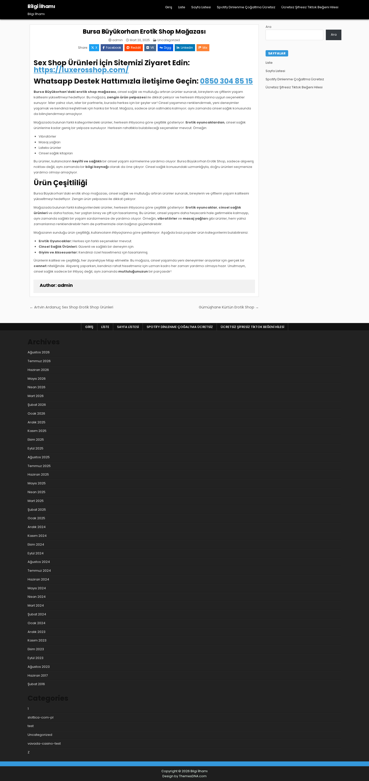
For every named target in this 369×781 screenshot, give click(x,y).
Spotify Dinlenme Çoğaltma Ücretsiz (246, 7)
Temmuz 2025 (39, 466)
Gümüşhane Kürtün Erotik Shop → (229, 307)
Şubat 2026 (37, 404)
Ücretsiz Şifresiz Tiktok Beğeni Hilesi (309, 7)
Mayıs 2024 (37, 588)
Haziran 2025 (38, 474)
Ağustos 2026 (39, 352)
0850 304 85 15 (226, 81)
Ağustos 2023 (39, 666)
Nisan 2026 (36, 387)
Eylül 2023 (35, 658)
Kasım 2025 (37, 430)
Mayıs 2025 (37, 483)
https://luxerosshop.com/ (81, 70)
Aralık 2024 (37, 527)
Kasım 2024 (37, 535)
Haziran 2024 (38, 579)
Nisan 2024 (37, 596)
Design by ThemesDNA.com (184, 776)
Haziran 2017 (38, 675)
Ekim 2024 (36, 544)
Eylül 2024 (36, 553)
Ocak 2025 (36, 518)
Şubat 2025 (37, 509)
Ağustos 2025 (39, 457)
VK (152, 47)
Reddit (136, 47)
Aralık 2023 (36, 631)
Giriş (168, 7)
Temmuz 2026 (39, 361)
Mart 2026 (36, 396)
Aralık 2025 (36, 422)
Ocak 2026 (36, 413)
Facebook (113, 47)
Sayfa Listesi (201, 7)
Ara (268, 26)
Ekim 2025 (36, 439)
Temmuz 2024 (39, 570)
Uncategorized (168, 40)
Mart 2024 (36, 605)
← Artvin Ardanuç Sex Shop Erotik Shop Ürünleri (71, 307)
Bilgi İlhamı (41, 6)
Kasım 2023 (37, 640)
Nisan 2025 (36, 492)
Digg (167, 47)
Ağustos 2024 (39, 561)
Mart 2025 (36, 500)
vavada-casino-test (44, 743)
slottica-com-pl (40, 717)
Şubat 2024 (37, 614)
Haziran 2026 (38, 369)
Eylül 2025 (35, 448)
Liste (181, 7)
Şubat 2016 (36, 684)
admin (117, 40)
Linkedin (187, 47)
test (31, 726)
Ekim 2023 (36, 649)
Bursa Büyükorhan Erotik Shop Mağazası (144, 31)
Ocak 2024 (36, 623)
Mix (205, 47)
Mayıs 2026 (37, 378)
